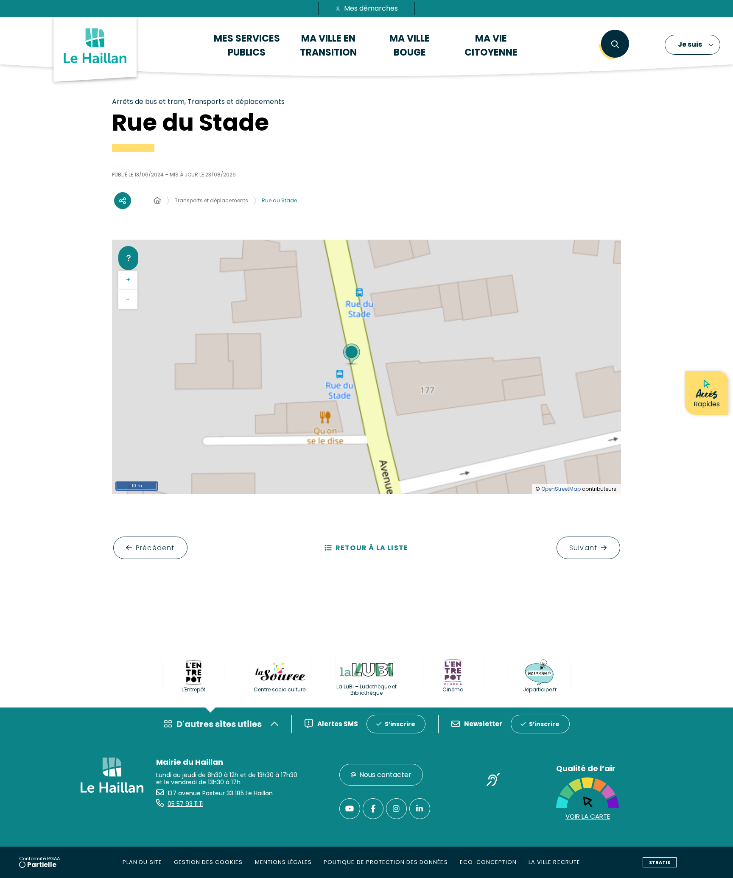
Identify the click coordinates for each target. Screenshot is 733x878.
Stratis (659, 862)
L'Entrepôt (193, 689)
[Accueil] (157, 201)
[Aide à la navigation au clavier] (128, 258)
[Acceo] (493, 780)
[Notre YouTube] (349, 808)
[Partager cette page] (122, 200)
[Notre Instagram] (396, 808)
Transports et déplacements (211, 200)
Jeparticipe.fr (540, 689)
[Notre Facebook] (373, 808)
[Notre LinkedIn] (419, 808)
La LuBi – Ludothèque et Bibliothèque (366, 689)
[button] (615, 44)
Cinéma (453, 689)
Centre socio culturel (280, 689)
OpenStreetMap (561, 488)
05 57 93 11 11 (185, 804)
